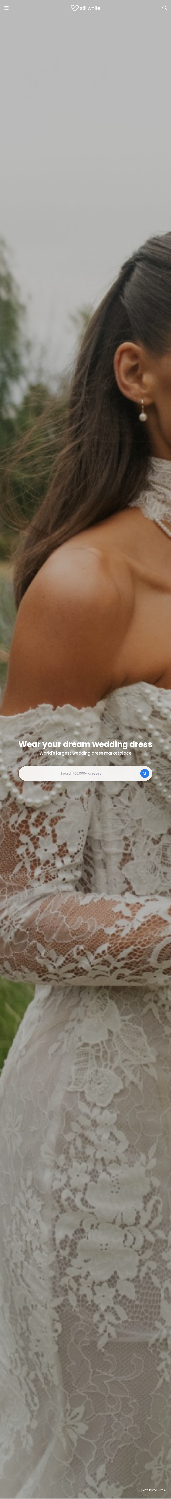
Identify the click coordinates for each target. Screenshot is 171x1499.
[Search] (164, 8)
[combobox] (85, 773)
